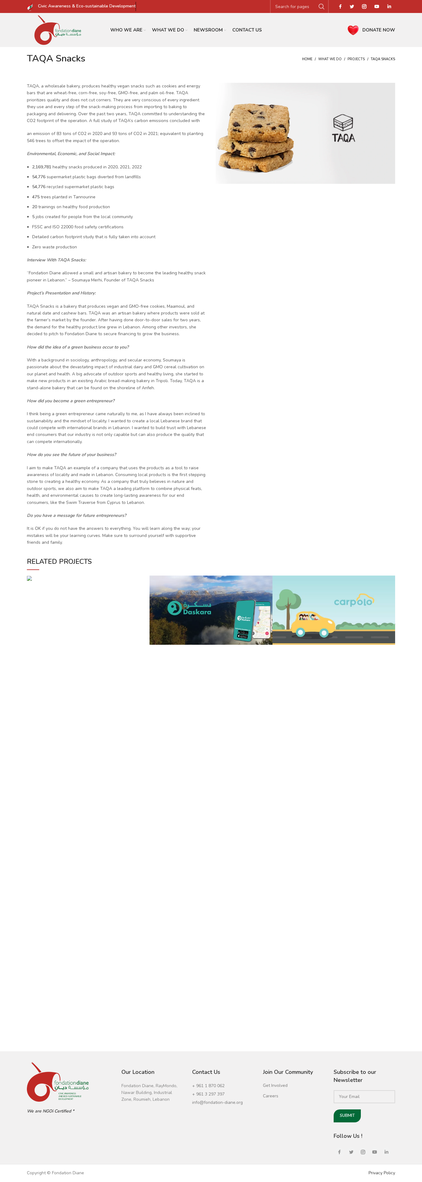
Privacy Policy (382, 1173)
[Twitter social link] (352, 6)
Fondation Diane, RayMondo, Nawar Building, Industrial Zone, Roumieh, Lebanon (149, 1093)
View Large (145, 580)
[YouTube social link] (376, 6)
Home (307, 59)
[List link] (223, 1086)
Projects (356, 59)
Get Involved (275, 1085)
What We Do (330, 59)
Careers (270, 1096)
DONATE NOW (378, 30)
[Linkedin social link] (389, 6)
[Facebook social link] (340, 6)
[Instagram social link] (364, 6)
